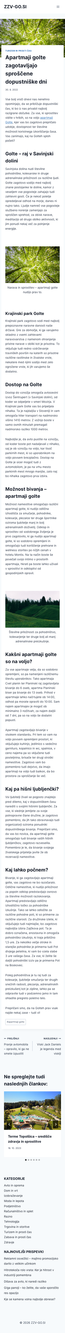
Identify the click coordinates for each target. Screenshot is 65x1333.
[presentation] (32, 1110)
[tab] (26, 1160)
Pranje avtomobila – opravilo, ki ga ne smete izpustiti (16, 1046)
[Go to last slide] (9, 1124)
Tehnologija (11, 1221)
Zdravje (9, 1242)
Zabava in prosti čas (17, 1237)
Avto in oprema (14, 1185)
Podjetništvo (12, 1206)
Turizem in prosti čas (18, 50)
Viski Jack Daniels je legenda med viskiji (49, 1046)
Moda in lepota (14, 1201)
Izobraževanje (13, 1195)
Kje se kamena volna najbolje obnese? (29, 1299)
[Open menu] (58, 6)
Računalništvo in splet (18, 1211)
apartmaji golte (15, 1021)
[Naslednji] (55, 1124)
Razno (8, 1216)
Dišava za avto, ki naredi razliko (25, 1281)
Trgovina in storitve (17, 1226)
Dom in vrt (11, 1190)
